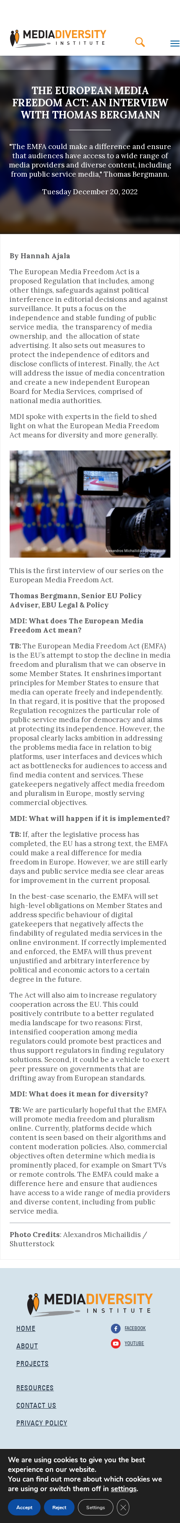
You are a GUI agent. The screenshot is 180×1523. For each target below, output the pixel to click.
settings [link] (123, 1489)
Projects (32, 1362)
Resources (35, 1387)
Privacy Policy (41, 1422)
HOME (26, 1327)
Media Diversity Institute (58, 39)
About (27, 1345)
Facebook (135, 1327)
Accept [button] (24, 1507)
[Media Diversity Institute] (90, 1304)
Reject (59, 1507)
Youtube (134, 1342)
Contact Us (36, 1404)
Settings (95, 1507)
